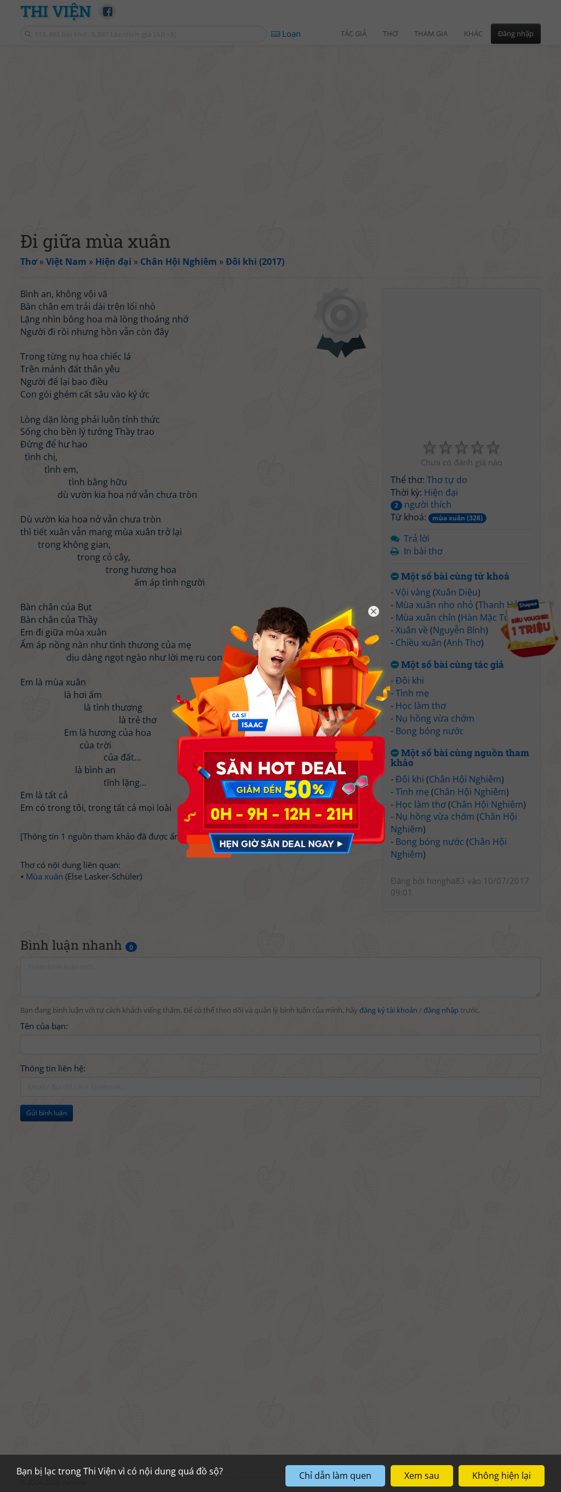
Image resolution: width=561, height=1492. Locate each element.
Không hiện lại (501, 1476)
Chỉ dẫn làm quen (335, 1476)
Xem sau (421, 1476)
